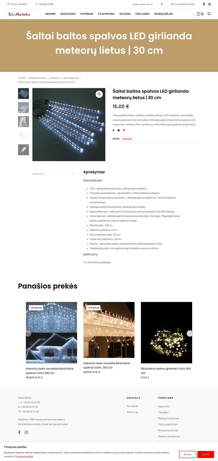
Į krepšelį (51, 359)
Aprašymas (38, 173)
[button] (143, 4)
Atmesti (188, 454)
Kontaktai (132, 406)
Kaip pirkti (163, 406)
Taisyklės (163, 412)
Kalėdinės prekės (37, 77)
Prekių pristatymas (168, 418)
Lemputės (54, 77)
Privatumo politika (24, 456)
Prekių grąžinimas (168, 424)
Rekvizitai (132, 412)
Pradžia (22, 77)
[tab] (53, 173)
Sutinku (205, 454)
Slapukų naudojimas (169, 436)
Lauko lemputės (70, 77)
